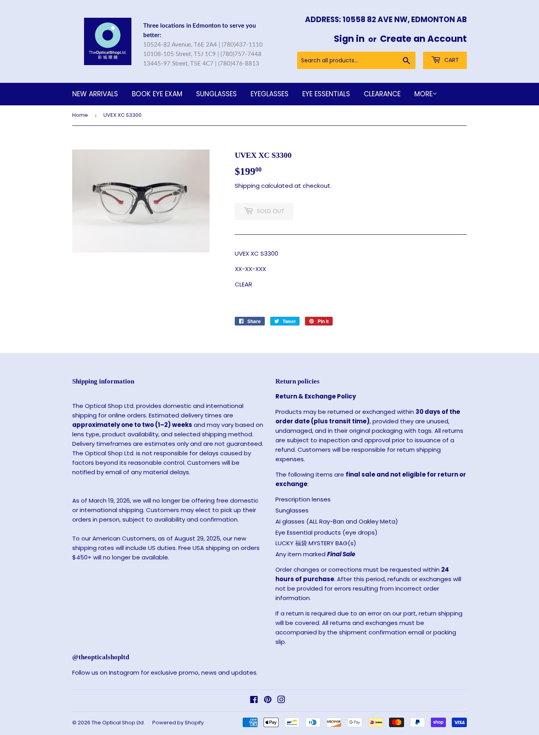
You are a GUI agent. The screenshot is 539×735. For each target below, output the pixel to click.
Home (80, 115)
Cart (451, 60)
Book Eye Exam (157, 94)
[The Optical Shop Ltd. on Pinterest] (268, 700)
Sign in (349, 38)
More (423, 94)
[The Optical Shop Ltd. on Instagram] (281, 700)
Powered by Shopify (178, 722)
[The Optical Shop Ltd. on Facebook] (254, 700)
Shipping (247, 185)
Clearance (382, 94)
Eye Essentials (326, 94)
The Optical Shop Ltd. (118, 722)
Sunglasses (216, 94)
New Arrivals (95, 94)
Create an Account (423, 38)
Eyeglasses (269, 94)
